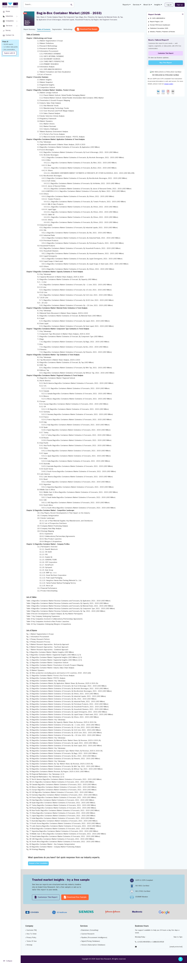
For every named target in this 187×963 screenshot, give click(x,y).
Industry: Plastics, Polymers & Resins (162, 32)
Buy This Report (166, 62)
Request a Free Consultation (38, 863)
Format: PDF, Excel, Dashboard (160, 25)
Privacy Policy (31, 938)
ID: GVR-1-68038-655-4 (157, 18)
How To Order (32, 934)
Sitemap (29, 945)
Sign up (180, 5)
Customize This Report (165, 53)
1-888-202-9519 (158, 942)
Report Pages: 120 (156, 21)
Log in (169, 5)
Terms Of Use (32, 941)
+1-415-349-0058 (143, 942)
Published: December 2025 (159, 28)
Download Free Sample (88, 29)
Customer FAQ (32, 930)
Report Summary (29, 29)
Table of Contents (43, 29)
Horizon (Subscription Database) (93, 945)
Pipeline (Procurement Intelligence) (94, 938)
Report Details (154, 15)
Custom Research (87, 934)
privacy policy (168, 84)
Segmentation (57, 29)
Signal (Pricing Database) (90, 941)
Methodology (68, 29)
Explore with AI (9, 53)
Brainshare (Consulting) (89, 930)
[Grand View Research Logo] (10, 5)
